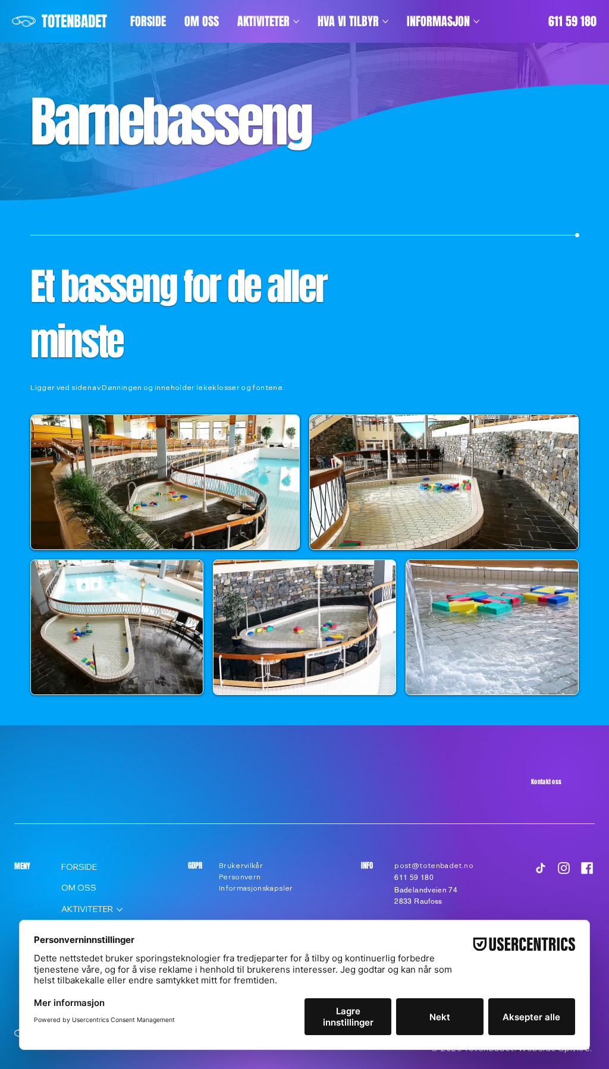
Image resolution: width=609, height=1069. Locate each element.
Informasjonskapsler (256, 888)
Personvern (240, 876)
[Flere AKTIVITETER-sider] (296, 21)
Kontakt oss (546, 781)
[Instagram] (564, 868)
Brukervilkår (241, 865)
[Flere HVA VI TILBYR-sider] (385, 21)
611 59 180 (572, 21)
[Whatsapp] (582, 781)
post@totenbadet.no (433, 865)
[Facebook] (587, 868)
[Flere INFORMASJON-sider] (476, 21)
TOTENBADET (74, 21)
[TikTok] (540, 868)
